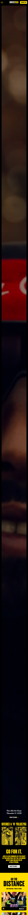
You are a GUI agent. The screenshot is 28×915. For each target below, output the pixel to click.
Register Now (13, 866)
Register (21, 909)
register (23, 2)
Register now (13, 817)
